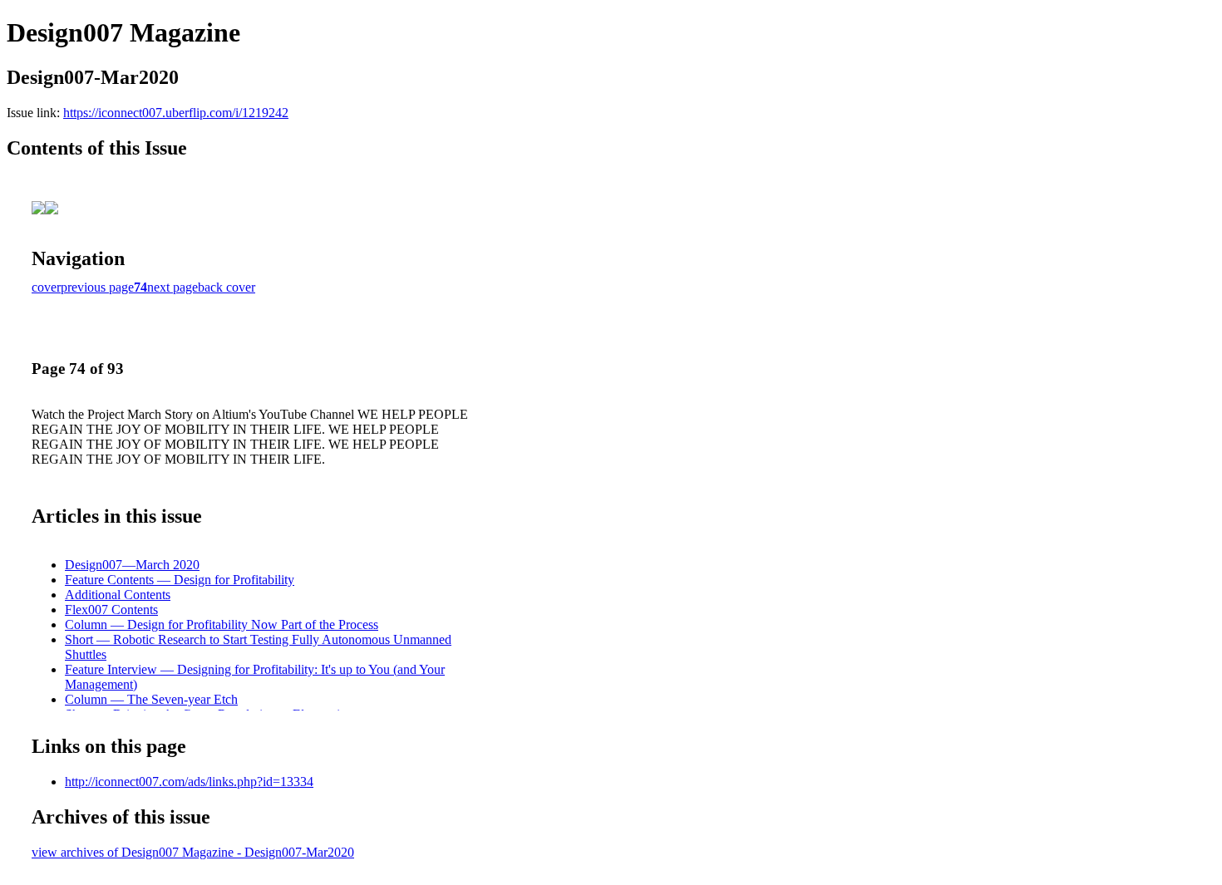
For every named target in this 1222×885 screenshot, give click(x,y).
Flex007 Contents (111, 609)
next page (172, 287)
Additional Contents (117, 595)
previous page (97, 287)
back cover (226, 287)
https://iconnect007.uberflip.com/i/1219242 (175, 113)
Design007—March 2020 (132, 565)
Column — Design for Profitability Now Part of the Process (221, 624)
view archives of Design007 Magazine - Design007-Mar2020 (193, 852)
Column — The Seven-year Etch (151, 699)
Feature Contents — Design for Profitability (179, 580)
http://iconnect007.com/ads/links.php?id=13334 (189, 781)
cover (46, 287)
